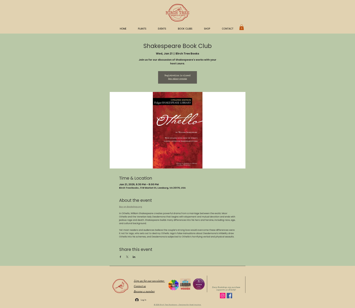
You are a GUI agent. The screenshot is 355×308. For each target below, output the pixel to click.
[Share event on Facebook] (120, 257)
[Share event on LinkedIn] (134, 257)
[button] (207, 28)
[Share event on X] (127, 257)
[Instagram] (222, 295)
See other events (177, 79)
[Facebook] (229, 295)
